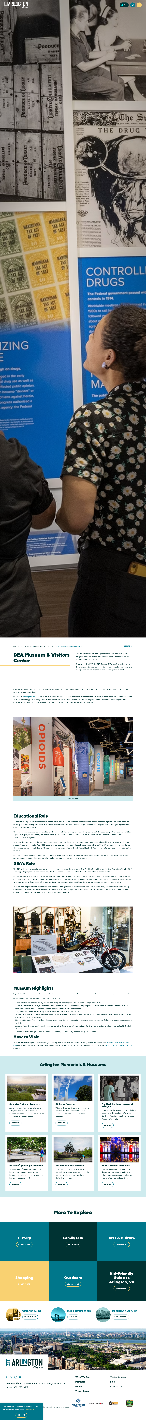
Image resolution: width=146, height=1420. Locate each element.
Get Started (120, 1317)
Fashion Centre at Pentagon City (118, 1045)
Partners (80, 1382)
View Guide (30, 1317)
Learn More (29, 1409)
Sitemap (66, 1407)
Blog (112, 1382)
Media (78, 1387)
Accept (21, 1415)
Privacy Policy (57, 1407)
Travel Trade (82, 1391)
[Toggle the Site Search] (132, 4)
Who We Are (82, 1377)
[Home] (17, 5)
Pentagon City (29, 697)
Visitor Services (118, 1377)
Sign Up (73, 1317)
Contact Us (116, 1387)
